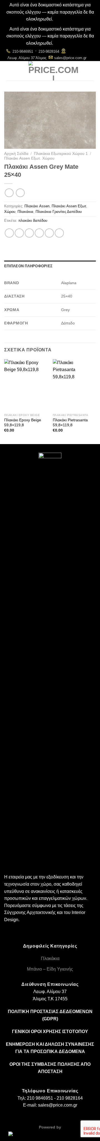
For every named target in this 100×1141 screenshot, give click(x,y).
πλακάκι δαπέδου (32, 220)
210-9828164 (49, 51)
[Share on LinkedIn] (59, 233)
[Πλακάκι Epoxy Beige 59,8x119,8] (25, 385)
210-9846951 (22, 51)
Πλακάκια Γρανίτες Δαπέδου (59, 212)
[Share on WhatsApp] (9, 233)
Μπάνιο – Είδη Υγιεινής (50, 969)
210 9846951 (40, 1098)
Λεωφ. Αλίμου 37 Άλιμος (27, 58)
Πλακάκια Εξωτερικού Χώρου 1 (61, 154)
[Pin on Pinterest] (49, 233)
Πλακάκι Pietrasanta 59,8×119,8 (70, 422)
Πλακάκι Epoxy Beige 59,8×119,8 (22, 422)
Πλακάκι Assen (36, 206)
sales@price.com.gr (70, 58)
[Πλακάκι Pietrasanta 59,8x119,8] (74, 385)
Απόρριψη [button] (64, 19)
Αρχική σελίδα (16, 154)
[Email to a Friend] (39, 233)
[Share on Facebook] (19, 233)
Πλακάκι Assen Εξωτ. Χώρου (29, 158)
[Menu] (9, 70)
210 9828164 (70, 1098)
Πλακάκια (25, 212)
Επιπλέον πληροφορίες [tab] (28, 266)
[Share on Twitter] (29, 233)
